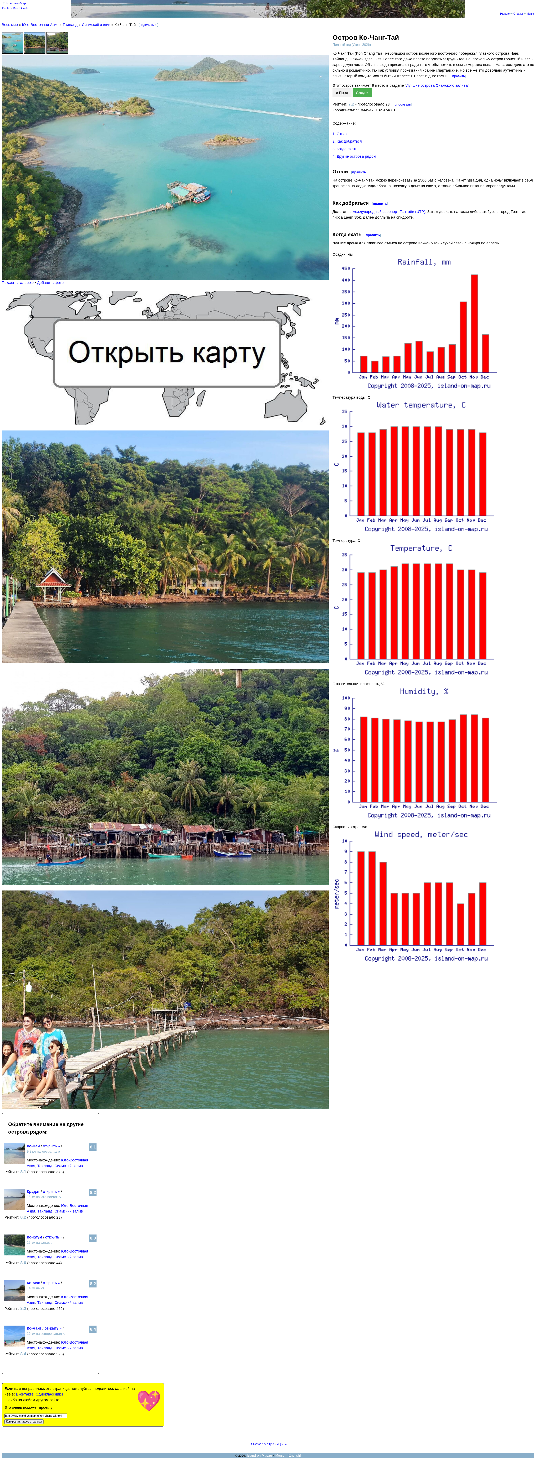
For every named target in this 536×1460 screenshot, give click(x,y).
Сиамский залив (96, 25)
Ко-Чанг (34, 1328)
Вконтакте (25, 1394)
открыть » (51, 1146)
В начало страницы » (268, 1444)
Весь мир (10, 25)
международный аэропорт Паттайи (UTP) (389, 212)
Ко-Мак (33, 1283)
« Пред (342, 93)
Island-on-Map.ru (259, 1455)
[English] (294, 1455)
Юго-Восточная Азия (40, 25)
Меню (530, 13)
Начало (505, 13)
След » (362, 93)
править (458, 76)
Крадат (33, 1191)
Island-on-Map (16, 3)
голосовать (402, 104)
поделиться (148, 25)
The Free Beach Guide (15, 8)
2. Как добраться (347, 141)
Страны (518, 13)
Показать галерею (18, 283)
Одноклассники (49, 1394)
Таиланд (70, 25)
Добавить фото (50, 283)
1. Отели (340, 134)
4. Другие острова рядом (354, 156)
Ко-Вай (33, 1146)
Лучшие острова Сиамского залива (437, 85)
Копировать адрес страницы (24, 1421)
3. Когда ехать (344, 149)
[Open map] (165, 423)
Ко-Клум (34, 1237)
